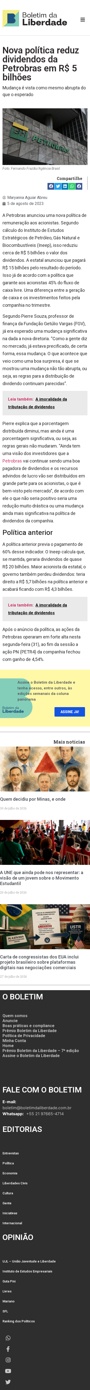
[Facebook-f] (8, 1349)
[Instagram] (8, 1360)
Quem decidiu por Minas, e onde (33, 799)
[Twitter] (8, 1382)
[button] (51, 186)
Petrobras (12, 460)
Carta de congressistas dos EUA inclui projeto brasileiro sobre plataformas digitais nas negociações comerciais (39, 962)
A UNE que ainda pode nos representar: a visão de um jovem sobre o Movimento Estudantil (41, 878)
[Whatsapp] (8, 1338)
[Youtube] (8, 1371)
